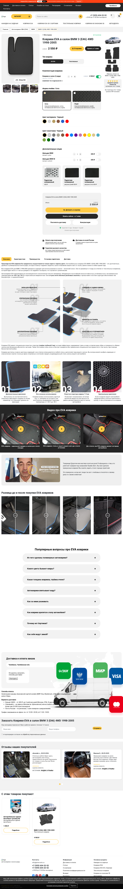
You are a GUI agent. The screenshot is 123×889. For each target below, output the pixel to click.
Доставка (67, 259)
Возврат (78, 5)
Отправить (97, 728)
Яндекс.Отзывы (47, 770)
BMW (33, 29)
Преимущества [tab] (35, 259)
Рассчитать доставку (58, 222)
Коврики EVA (28, 23)
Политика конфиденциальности (74, 870)
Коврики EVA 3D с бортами (48, 23)
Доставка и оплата (18, 5)
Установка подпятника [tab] (52, 259)
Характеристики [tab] (19, 259)
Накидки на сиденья (9, 23)
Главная (6, 5)
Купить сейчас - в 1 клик (72, 216)
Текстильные (73, 61)
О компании (68, 5)
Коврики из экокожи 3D (95, 23)
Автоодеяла (114, 23)
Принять (73, 886)
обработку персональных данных (34, 734)
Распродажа (56, 5)
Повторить (13, 679)
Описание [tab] (6, 259)
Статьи (31, 5)
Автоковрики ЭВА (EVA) (20, 29)
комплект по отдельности (51, 81)
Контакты (6, 9)
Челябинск (113, 6)
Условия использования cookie (57, 886)
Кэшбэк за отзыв (43, 5)
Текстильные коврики (72, 23)
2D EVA (53, 61)
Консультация (85, 222)
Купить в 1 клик (93, 48)
